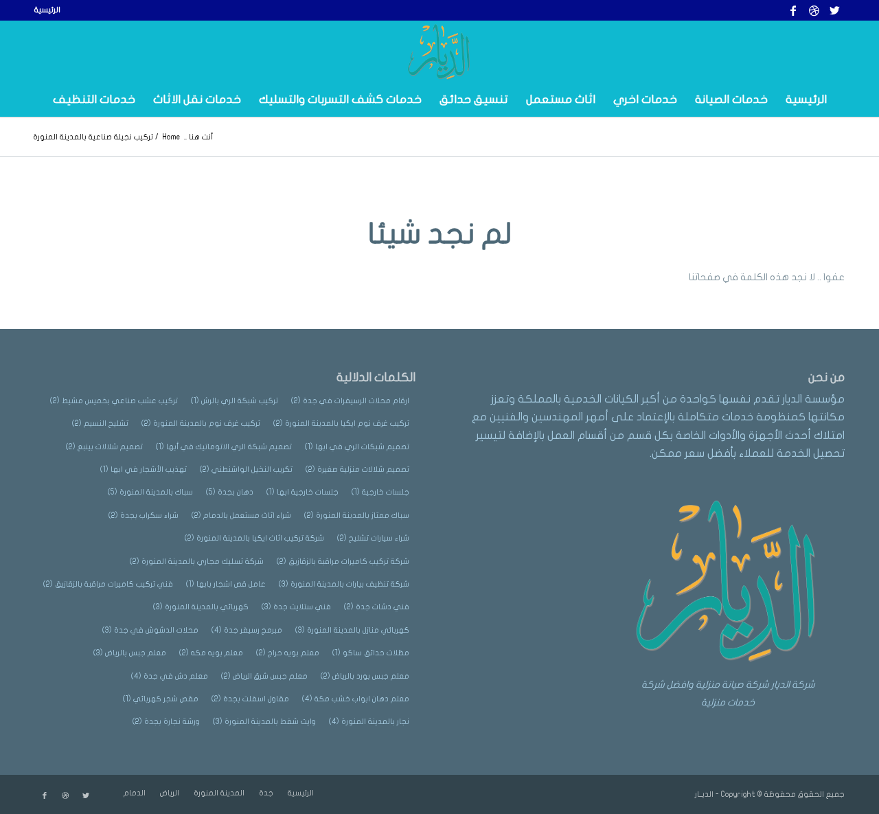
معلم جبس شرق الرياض (264, 676)
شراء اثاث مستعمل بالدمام (241, 515)
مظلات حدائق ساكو (370, 653)
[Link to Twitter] (834, 10)
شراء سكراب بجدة (144, 515)
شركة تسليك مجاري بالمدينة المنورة (197, 561)
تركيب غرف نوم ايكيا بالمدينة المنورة (341, 423)
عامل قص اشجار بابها (226, 584)
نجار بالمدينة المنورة (369, 721)
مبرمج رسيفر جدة (247, 630)
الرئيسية (47, 10)
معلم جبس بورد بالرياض (365, 676)
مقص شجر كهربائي (160, 699)
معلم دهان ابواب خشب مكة (355, 699)
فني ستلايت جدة (296, 607)
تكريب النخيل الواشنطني (246, 469)
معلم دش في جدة (169, 676)
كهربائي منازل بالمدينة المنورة (352, 630)
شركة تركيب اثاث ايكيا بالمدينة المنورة (254, 538)
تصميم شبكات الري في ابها (357, 447)
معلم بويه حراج (287, 653)
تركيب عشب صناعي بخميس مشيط (114, 401)
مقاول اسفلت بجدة (250, 699)
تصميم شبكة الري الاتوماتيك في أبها (224, 447)
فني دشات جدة (376, 607)
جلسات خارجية (380, 492)
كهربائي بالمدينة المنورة (201, 607)
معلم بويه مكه (211, 653)
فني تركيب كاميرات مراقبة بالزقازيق (108, 584)
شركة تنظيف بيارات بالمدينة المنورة (344, 584)
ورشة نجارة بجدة (166, 721)
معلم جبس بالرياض (129, 653)
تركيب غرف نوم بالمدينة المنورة (200, 423)
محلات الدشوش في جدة (150, 630)
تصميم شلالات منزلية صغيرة (357, 469)
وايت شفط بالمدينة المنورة (264, 721)
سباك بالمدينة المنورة (150, 492)
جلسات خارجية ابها (302, 492)
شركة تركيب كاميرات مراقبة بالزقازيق (343, 561)
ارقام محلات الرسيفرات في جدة (350, 401)
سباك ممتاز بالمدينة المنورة (356, 515)
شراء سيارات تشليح (373, 538)
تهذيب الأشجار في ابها (143, 469)
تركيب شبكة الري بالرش (234, 401)
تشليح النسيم (100, 423)
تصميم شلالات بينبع (104, 447)
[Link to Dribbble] (813, 10)
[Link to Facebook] (793, 10)
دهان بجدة (229, 492)
